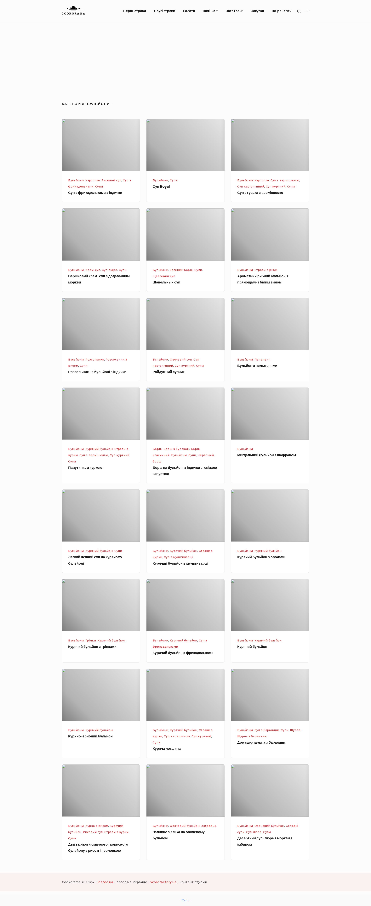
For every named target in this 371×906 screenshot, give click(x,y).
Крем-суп (92, 269)
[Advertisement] (185, 62)
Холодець (209, 825)
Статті (185, 900)
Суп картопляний (250, 186)
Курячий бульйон (99, 448)
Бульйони (76, 180)
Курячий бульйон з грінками (92, 646)
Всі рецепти (282, 11)
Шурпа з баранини (252, 736)
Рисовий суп (111, 180)
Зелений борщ (181, 269)
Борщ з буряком (176, 448)
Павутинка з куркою (85, 467)
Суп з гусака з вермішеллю (260, 192)
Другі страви (164, 11)
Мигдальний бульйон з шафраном (266, 455)
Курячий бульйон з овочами (261, 557)
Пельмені (262, 359)
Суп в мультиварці (178, 557)
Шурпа (295, 730)
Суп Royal (161, 186)
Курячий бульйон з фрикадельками (183, 652)
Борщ (157, 448)
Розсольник (94, 359)
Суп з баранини (266, 730)
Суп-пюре (109, 269)
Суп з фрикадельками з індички (95, 192)
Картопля (92, 180)
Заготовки (234, 11)
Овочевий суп (181, 359)
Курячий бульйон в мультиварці (180, 563)
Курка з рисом (96, 825)
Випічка (209, 11)
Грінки (90, 640)
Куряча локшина (167, 748)
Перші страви (134, 11)
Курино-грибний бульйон (90, 736)
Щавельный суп (166, 282)
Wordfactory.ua (163, 882)
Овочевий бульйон (185, 825)
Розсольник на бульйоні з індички (97, 371)
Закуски (257, 11)
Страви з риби (265, 269)
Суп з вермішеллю (285, 180)
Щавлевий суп (164, 276)
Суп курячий (276, 186)
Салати (189, 11)
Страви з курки (116, 832)
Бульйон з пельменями (257, 365)
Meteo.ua (105, 882)
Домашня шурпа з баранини (261, 742)
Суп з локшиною (177, 736)
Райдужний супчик (169, 371)
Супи (99, 186)
